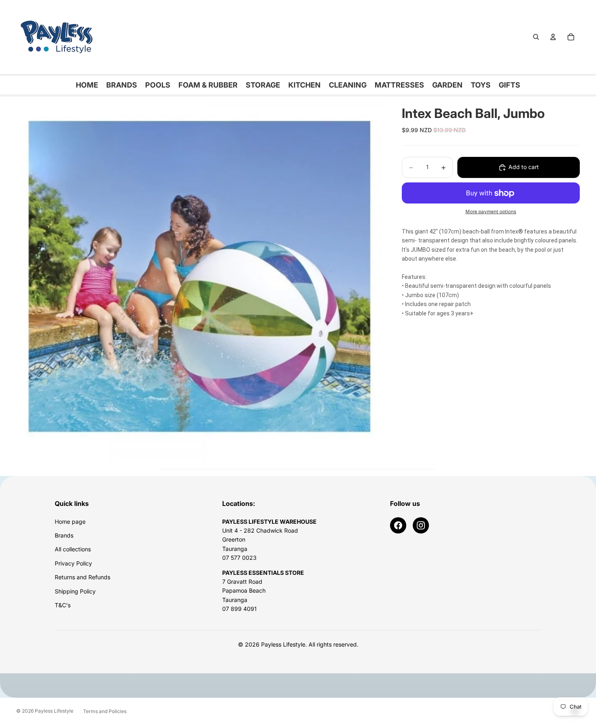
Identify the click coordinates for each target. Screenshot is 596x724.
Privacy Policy (73, 563)
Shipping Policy (75, 591)
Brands (64, 535)
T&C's (63, 605)
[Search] (536, 37)
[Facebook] (398, 525)
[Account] (553, 37)
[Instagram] (421, 525)
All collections (73, 549)
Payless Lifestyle (54, 711)
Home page (70, 521)
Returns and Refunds (82, 577)
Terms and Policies (104, 711)
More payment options (490, 212)
